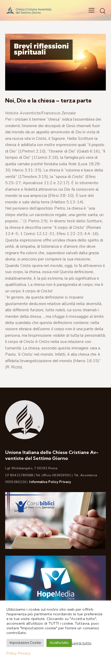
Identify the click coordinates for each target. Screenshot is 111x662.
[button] (91, 10)
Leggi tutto (81, 643)
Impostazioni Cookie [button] (25, 642)
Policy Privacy (18, 653)
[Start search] (102, 11)
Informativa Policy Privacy (50, 482)
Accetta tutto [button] (59, 642)
